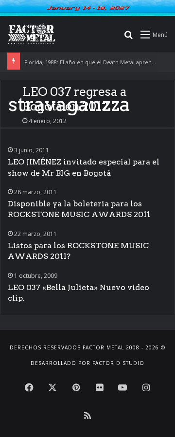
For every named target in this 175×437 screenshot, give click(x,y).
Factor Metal (103, 347)
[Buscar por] (128, 38)
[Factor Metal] (31, 34)
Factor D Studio (118, 363)
